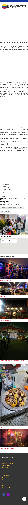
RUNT (3, 469)
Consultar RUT (5, 465)
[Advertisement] (14, 26)
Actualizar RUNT (6, 475)
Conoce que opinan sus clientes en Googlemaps (12, 207)
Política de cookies (6, 487)
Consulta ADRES (6, 467)
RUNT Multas (5, 477)
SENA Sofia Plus (20, 0)
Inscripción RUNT (6, 470)
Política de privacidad (7, 485)
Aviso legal (4, 489)
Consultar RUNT (6, 473)
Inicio (3, 461)
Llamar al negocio (5, 211)
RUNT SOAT (5, 479)
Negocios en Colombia (7, 463)
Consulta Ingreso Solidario (8, 481)
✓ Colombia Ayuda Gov (8, 0)
